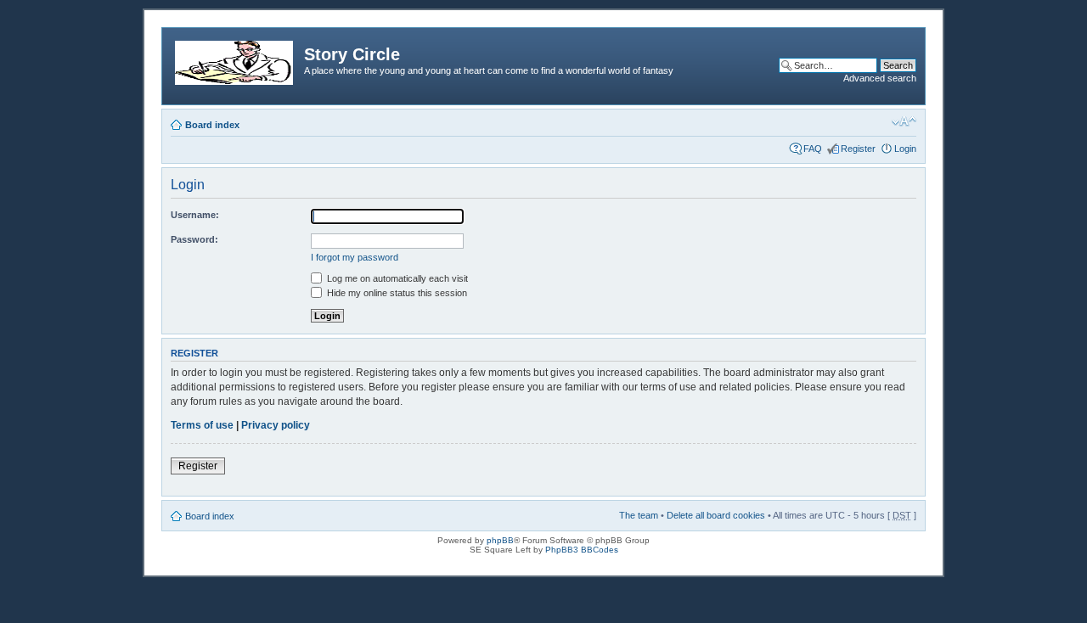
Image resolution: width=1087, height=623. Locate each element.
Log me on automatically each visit (396, 278)
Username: (195, 215)
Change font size (904, 121)
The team (638, 515)
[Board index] (235, 59)
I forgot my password (354, 257)
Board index (212, 125)
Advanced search (879, 78)
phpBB (500, 540)
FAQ (812, 148)
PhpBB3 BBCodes (581, 549)
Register (858, 148)
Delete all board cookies (716, 515)
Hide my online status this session (395, 293)
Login (905, 148)
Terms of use (202, 425)
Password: (194, 239)
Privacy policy (275, 425)
